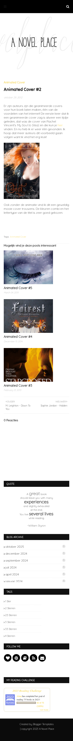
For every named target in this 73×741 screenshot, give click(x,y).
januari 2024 (34, 581)
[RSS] (33, 658)
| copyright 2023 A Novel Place (37, 728)
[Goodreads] (25, 658)
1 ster (8, 601)
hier (60, 125)
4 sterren (10, 635)
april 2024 (34, 574)
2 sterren (10, 608)
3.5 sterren (11, 628)
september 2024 (34, 560)
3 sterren (10, 622)
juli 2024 (34, 567)
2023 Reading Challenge (27, 690)
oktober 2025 (34, 546)
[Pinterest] (16, 658)
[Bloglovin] (7, 658)
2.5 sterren (11, 615)
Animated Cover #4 (18, 336)
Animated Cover (18, 236)
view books (44, 709)
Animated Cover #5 (18, 288)
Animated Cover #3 (18, 385)
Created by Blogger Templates (37, 724)
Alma (19, 696)
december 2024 (34, 553)
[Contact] (42, 658)
